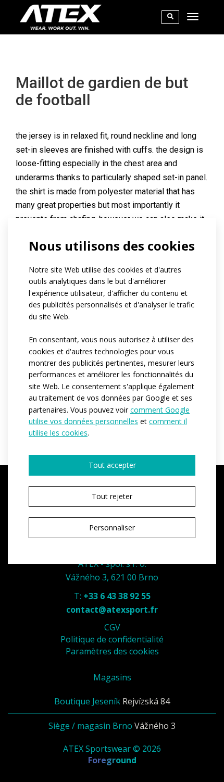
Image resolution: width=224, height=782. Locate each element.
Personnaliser (112, 527)
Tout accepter (112, 465)
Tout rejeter (112, 496)
